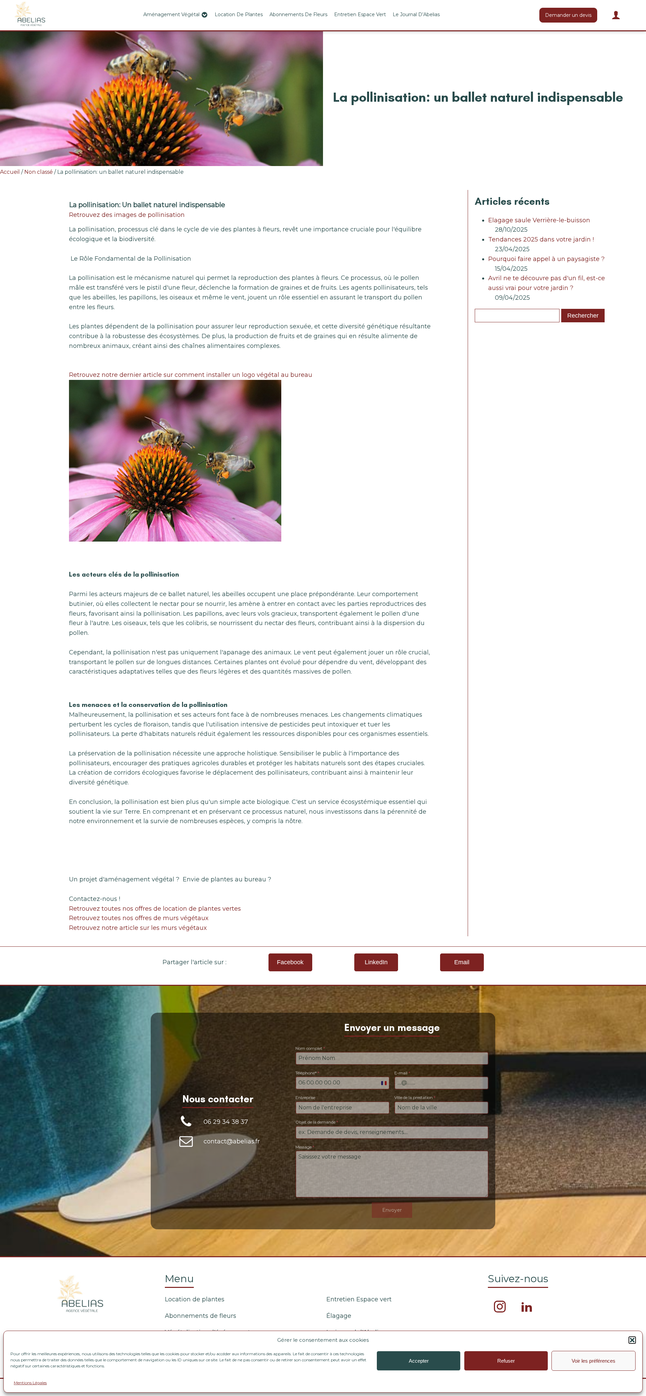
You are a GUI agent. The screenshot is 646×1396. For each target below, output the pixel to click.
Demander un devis (568, 15)
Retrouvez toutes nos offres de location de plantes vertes (155, 908)
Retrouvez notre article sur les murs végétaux (138, 928)
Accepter (419, 1361)
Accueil (10, 172)
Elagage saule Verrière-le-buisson (539, 220)
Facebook (290, 962)
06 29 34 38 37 (226, 1122)
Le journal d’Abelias (416, 14)
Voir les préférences (593, 1361)
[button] (632, 1340)
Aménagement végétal (171, 14)
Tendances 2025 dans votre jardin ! (541, 239)
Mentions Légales (30, 1382)
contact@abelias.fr (232, 1141)
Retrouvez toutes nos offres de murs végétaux (139, 918)
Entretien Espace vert (360, 14)
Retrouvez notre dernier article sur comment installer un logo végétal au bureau (190, 375)
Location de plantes (239, 14)
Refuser (506, 1361)
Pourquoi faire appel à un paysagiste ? (546, 259)
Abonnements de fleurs (298, 14)
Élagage (338, 1316)
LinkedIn (376, 962)
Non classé (38, 172)
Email (461, 962)
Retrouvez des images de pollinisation (127, 215)
